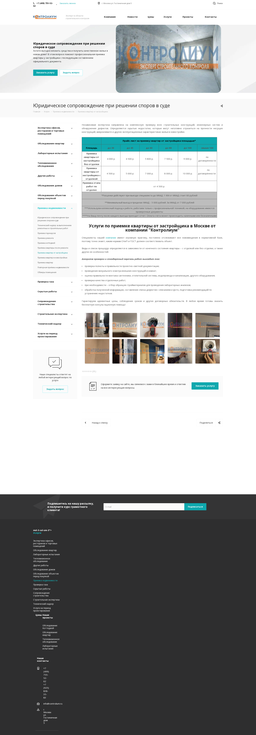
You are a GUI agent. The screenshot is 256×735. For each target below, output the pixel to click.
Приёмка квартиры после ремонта (53, 248)
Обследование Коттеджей (50, 627)
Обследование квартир (51, 143)
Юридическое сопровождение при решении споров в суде (53, 219)
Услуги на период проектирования (47, 335)
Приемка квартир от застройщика (53, 253)
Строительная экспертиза (52, 314)
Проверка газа (46, 281)
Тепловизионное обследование (47, 164)
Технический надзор (49, 323)
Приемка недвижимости (52, 208)
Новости (132, 16)
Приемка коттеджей (46, 243)
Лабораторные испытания (53, 153)
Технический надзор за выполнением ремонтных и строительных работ (54, 227)
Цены (151, 16)
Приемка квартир (45, 262)
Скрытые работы (47, 291)
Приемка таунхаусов (47, 233)
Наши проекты (48, 616)
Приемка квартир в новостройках (52, 257)
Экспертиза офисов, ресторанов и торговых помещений (51, 130)
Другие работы (46, 175)
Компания (110, 16)
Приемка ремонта (46, 238)
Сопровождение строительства (47, 303)
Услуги (168, 16)
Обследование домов (50, 185)
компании (111, 237)
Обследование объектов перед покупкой (52, 197)
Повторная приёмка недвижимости (53, 267)
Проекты (188, 16)
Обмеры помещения (47, 272)
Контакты (211, 16)
